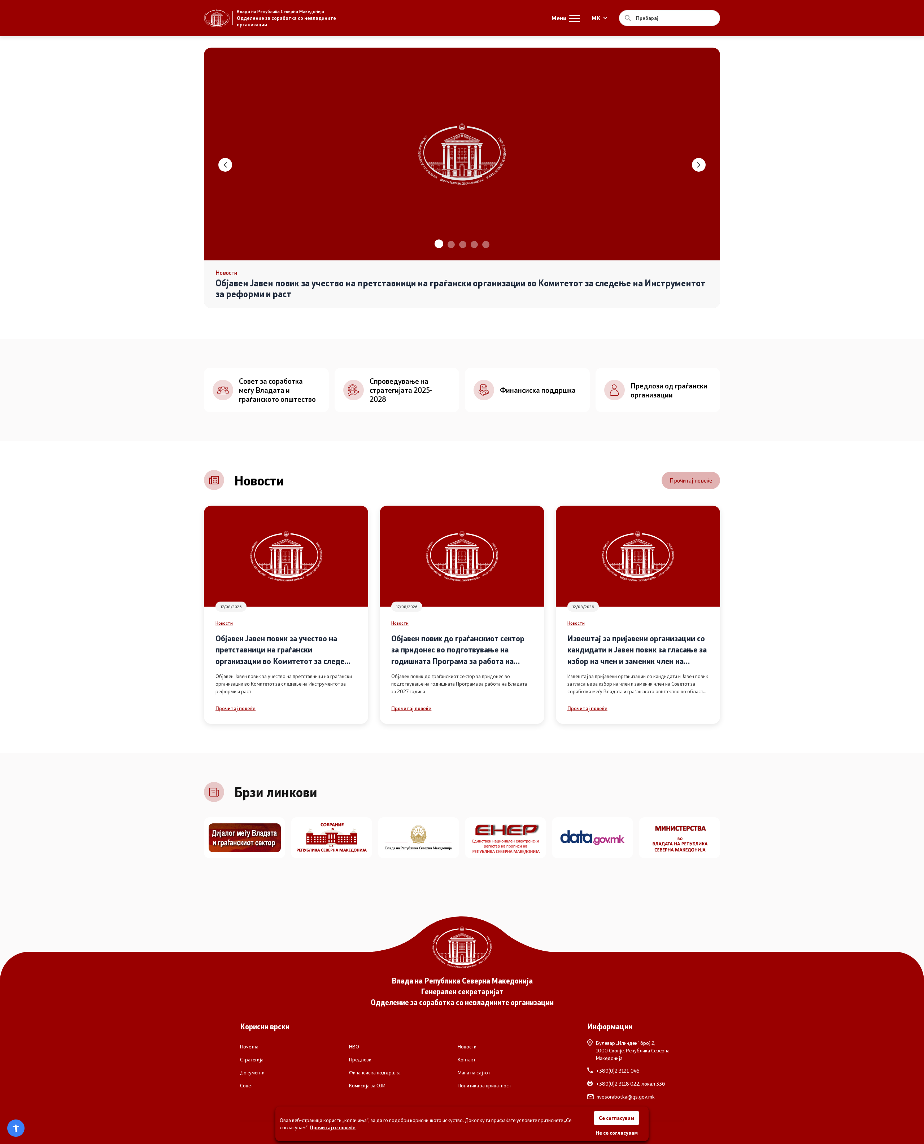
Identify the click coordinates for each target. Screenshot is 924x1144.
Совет (246, 1085)
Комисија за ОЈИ (367, 1085)
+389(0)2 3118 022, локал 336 (630, 1084)
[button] (438, 244)
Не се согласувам (617, 1132)
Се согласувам (616, 1117)
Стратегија (251, 1059)
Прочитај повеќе (691, 480)
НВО (354, 1046)
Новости (224, 623)
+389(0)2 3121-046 (618, 1071)
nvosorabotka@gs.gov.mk (626, 1097)
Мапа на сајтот (474, 1072)
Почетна (249, 1046)
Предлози (360, 1059)
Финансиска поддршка (375, 1072)
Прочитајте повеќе (333, 1127)
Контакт (466, 1059)
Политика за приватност (484, 1085)
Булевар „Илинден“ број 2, (633, 1050)
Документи (252, 1072)
